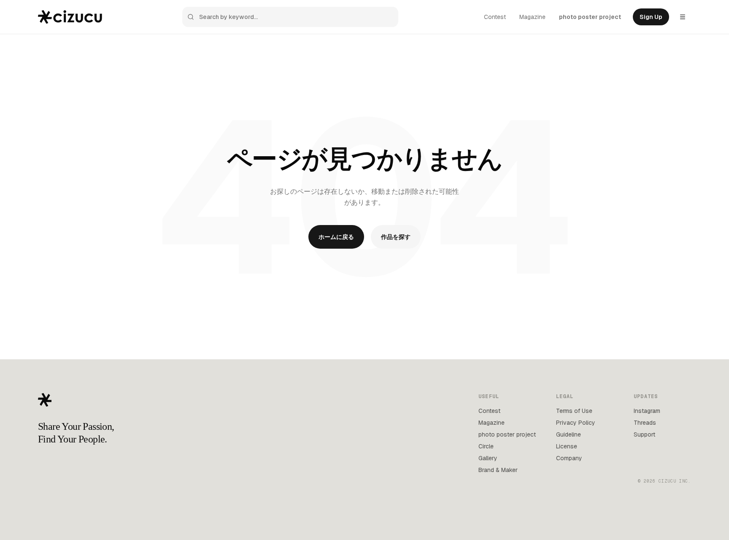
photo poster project (590, 17)
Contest (495, 17)
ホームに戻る (336, 237)
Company (569, 458)
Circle (486, 446)
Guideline (568, 434)
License (566, 446)
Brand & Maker (498, 470)
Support (644, 434)
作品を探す (395, 237)
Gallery (487, 458)
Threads (645, 422)
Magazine (532, 17)
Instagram (647, 411)
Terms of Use (574, 411)
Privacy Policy (575, 422)
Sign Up (651, 17)
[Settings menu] (682, 16)
